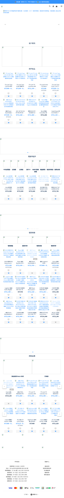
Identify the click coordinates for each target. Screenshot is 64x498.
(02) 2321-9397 (23, 481)
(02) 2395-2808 (23, 474)
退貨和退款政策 (47, 468)
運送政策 (47, 466)
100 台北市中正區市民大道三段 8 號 (19, 468)
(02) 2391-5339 (22, 470)
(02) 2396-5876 (23, 472)
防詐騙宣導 (47, 470)
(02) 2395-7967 (23, 479)
